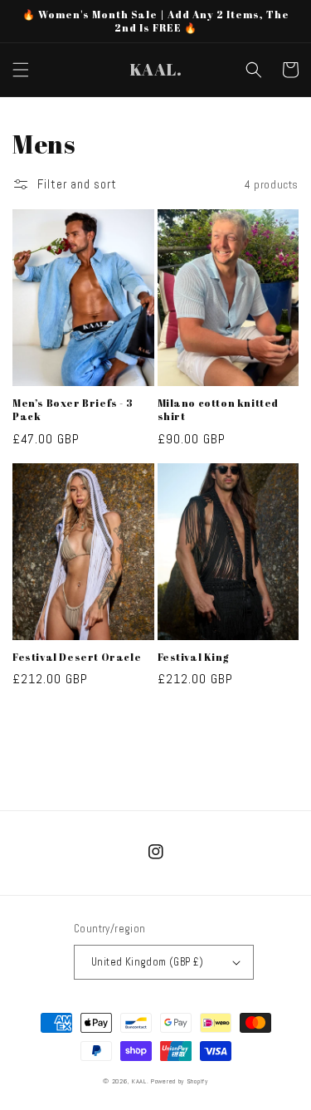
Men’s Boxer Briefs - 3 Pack (72, 410)
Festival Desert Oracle (76, 657)
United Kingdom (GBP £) (147, 962)
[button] (20, 69)
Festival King (193, 657)
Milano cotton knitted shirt (218, 410)
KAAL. (140, 1081)
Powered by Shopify (179, 1081)
